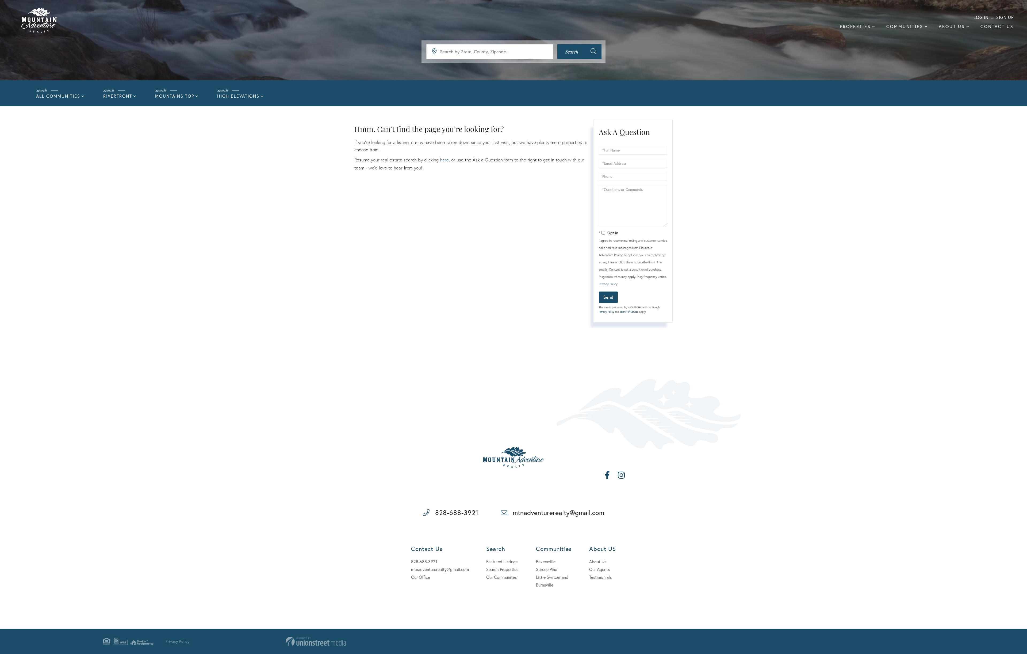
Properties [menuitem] (855, 26)
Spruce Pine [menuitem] (546, 569)
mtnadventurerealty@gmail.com (558, 512)
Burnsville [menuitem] (544, 585)
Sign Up (1005, 17)
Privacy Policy (608, 284)
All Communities (58, 96)
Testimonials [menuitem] (600, 577)
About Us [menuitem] (952, 26)
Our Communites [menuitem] (501, 577)
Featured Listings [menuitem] (502, 561)
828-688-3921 (456, 512)
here (444, 160)
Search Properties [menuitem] (502, 569)
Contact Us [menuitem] (997, 26)
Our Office (420, 577)
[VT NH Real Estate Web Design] (316, 641)
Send (608, 297)
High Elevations (238, 96)
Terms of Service (629, 311)
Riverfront (117, 96)
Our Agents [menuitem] (599, 569)
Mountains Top (174, 96)
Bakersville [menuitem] (545, 561)
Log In (981, 17)
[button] (579, 51)
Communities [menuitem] (904, 26)
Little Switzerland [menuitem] (552, 577)
